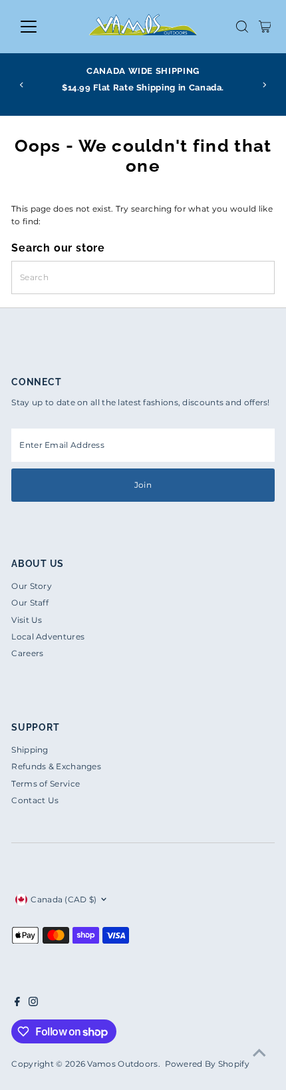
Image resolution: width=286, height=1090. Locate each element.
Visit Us (26, 620)
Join (143, 485)
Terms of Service (45, 784)
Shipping (29, 750)
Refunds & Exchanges (56, 766)
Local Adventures (47, 636)
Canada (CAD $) (63, 899)
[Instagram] (33, 1003)
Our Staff (30, 603)
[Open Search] (242, 27)
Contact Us (35, 800)
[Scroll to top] (259, 1053)
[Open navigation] (43, 26)
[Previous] (22, 85)
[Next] (264, 85)
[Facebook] (17, 1003)
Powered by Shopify (207, 1064)
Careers (27, 653)
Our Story (31, 586)
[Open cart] (265, 27)
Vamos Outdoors (122, 1064)
